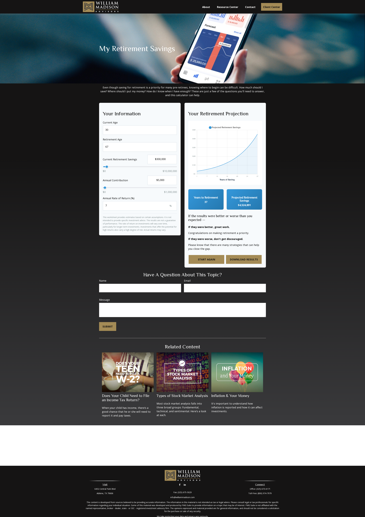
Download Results (244, 259)
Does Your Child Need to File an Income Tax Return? (125, 398)
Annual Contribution (115, 180)
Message (104, 299)
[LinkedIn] (185, 485)
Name (102, 280)
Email (187, 280)
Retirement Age (112, 139)
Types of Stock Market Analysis (182, 396)
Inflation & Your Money (230, 396)
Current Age (110, 122)
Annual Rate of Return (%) (118, 198)
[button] (206, 7)
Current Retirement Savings (120, 159)
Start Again (206, 259)
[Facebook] (180, 485)
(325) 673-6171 (263, 489)
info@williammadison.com (182, 497)
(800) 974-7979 (265, 493)
